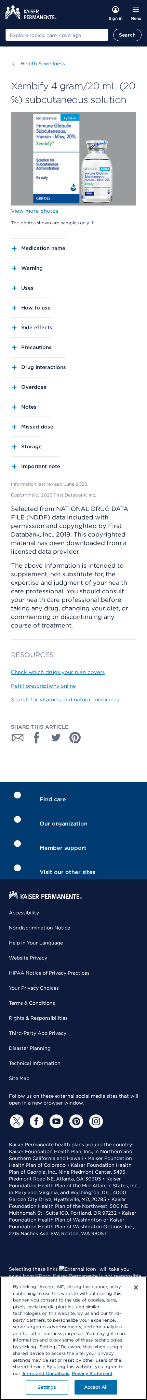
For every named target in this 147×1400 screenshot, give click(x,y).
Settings (47, 1387)
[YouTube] (55, 1121)
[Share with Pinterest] (75, 737)
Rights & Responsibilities (38, 1018)
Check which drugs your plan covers (58, 672)
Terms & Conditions (32, 1003)
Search (127, 35)
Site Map (19, 1078)
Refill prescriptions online (43, 686)
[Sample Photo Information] (92, 222)
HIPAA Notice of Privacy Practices (49, 973)
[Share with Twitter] (56, 737)
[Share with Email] (18, 737)
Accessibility (24, 912)
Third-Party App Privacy (37, 1033)
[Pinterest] (75, 1121)
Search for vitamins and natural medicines (65, 700)
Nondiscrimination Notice (39, 927)
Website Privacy (28, 958)
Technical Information (35, 1063)
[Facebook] (35, 1121)
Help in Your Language (36, 943)
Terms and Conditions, (46, 1373)
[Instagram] (95, 1121)
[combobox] (56, 35)
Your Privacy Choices (34, 988)
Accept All (95, 1387)
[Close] (136, 1287)
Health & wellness (43, 64)
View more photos (34, 211)
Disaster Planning (30, 1048)
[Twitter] (16, 1121)
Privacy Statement (92, 1373)
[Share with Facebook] (37, 737)
